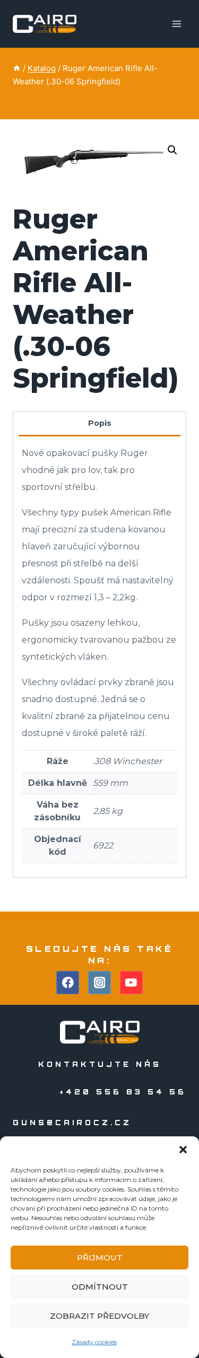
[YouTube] (131, 982)
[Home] (17, 68)
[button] (183, 1149)
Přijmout (100, 1257)
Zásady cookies (94, 1342)
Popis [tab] (99, 423)
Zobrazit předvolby (99, 1316)
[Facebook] (68, 982)
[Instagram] (99, 982)
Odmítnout (100, 1287)
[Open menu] (176, 23)
